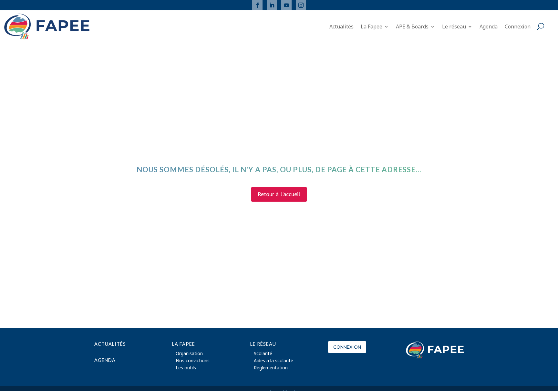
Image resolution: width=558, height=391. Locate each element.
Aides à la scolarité (273, 361)
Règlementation (271, 368)
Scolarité (263, 353)
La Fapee (371, 27)
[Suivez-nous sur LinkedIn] (272, 5)
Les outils (186, 368)
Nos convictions (193, 361)
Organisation (189, 353)
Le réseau (454, 27)
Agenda (489, 27)
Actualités (341, 27)
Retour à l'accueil (279, 194)
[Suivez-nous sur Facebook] (257, 5)
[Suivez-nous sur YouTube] (286, 5)
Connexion (518, 27)
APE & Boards (412, 27)
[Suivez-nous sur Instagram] (301, 5)
